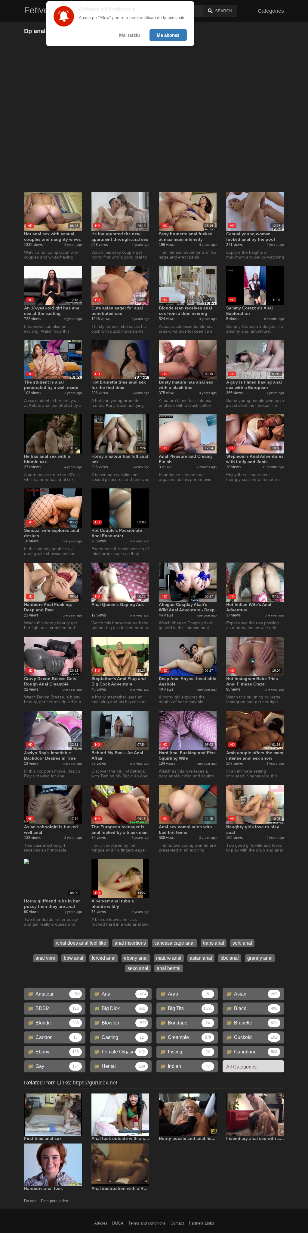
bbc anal (229, 958)
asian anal (201, 958)
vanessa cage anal (174, 943)
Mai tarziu (129, 35)
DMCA (118, 1223)
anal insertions (130, 943)
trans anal (213, 943)
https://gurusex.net (95, 1083)
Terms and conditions (147, 1223)
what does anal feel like (81, 943)
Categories (271, 11)
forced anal (104, 958)
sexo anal (138, 968)
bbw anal (73, 958)
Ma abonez (168, 35)
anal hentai (168, 968)
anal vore (45, 958)
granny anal (260, 958)
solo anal (242, 943)
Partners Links (201, 1223)
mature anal (168, 958)
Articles (100, 1223)
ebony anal (136, 958)
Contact (177, 1223)
